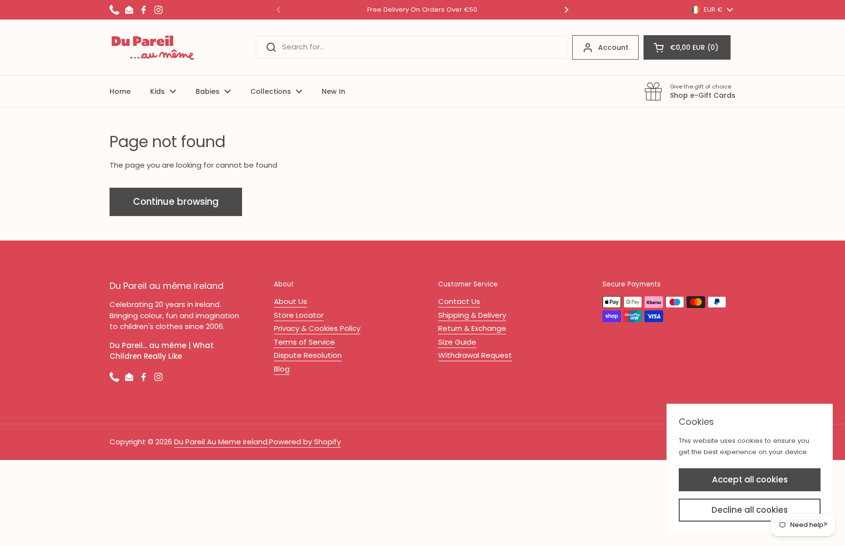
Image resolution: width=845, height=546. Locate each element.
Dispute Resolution (308, 355)
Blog (281, 369)
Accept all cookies (750, 479)
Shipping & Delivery (472, 315)
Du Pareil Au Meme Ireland (220, 442)
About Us (290, 301)
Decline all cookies (750, 510)
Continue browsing (176, 201)
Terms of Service (304, 342)
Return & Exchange (472, 328)
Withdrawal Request (475, 355)
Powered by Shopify (305, 442)
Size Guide (457, 342)
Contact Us (459, 301)
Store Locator (299, 315)
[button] (687, 47)
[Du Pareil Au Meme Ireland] (153, 47)
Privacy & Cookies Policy (317, 328)
